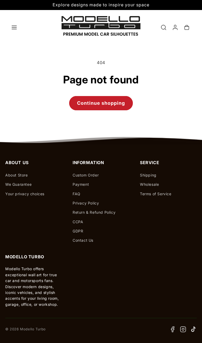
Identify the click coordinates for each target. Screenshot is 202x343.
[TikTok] (193, 329)
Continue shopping (101, 103)
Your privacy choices (24, 194)
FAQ (76, 194)
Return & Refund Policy (94, 212)
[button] (14, 27)
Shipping (148, 175)
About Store (16, 175)
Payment (81, 184)
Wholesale (149, 184)
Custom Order (86, 175)
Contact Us (83, 240)
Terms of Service (155, 194)
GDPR (78, 231)
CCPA (78, 222)
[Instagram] (183, 329)
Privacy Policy (86, 203)
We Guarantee (18, 184)
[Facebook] (172, 329)
